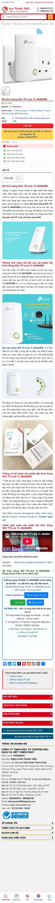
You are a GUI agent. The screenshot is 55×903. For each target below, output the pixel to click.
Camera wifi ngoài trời (23, 513)
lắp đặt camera (9, 516)
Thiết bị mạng (17, 24)
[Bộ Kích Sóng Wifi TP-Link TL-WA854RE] (27, 56)
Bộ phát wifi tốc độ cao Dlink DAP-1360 (24, 730)
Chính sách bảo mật (14, 151)
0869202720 (46, 11)
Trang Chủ (6, 24)
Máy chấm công (43, 513)
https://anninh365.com (20, 805)
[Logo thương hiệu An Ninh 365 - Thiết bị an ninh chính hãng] (15, 9)
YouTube (33, 636)
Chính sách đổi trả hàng (15, 158)
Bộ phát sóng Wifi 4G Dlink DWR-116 (31, 736)
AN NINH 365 (10, 608)
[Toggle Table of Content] (17, 178)
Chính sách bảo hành (14, 154)
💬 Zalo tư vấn (35, 602)
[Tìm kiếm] (3, 16)
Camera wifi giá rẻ (28, 516)
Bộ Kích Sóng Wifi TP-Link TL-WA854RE (23, 348)
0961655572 (46, 8)
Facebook (22, 636)
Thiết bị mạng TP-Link (39, 110)
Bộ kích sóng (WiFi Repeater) (36, 24)
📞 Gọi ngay (17, 602)
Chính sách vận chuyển (15, 161)
